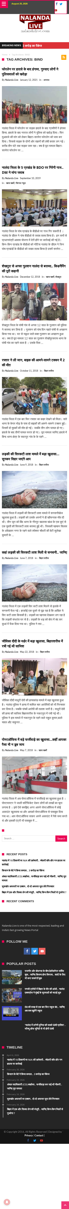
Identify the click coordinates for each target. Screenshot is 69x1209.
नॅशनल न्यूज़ (20, 183)
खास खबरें (10, 183)
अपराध (46, 80)
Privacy (29, 1135)
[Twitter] (61, 4)
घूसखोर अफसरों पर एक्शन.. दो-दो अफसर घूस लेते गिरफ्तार (28, 886)
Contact (38, 1135)
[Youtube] (56, 10)
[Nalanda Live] (34, 18)
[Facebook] (56, 4)
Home (4, 54)
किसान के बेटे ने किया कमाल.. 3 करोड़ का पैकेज (23, 870)
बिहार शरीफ (49, 371)
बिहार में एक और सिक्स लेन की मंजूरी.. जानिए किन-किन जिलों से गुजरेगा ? (34, 892)
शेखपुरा (58, 277)
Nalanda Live (11, 80)
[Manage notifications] (7, 1202)
